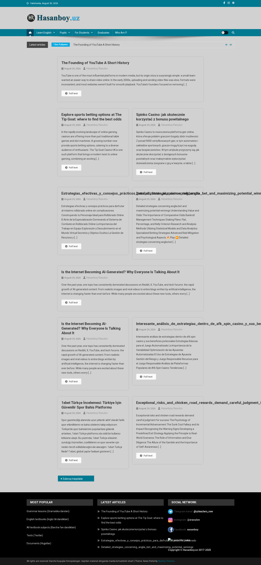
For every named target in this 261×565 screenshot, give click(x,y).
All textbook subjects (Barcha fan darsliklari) (51, 527)
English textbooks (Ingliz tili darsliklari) (48, 519)
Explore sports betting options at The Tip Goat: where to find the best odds (132, 520)
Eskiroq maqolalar (73, 478)
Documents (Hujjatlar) (39, 543)
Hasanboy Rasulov (97, 68)
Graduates (103, 32)
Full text (73, 93)
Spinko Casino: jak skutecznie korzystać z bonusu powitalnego (128, 531)
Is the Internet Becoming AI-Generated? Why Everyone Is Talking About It (120, 272)
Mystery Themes (166, 561)
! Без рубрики (61, 44)
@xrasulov (193, 519)
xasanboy (193, 529)
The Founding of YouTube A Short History (96, 44)
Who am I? (121, 32)
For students (82, 32)
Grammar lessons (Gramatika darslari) (48, 511)
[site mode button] (224, 32)
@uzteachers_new (203, 511)
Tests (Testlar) (35, 535)
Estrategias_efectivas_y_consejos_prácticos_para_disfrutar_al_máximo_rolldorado (130, 193)
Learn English (44, 32)
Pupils (63, 32)
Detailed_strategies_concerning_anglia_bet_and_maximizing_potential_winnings (147, 547)
